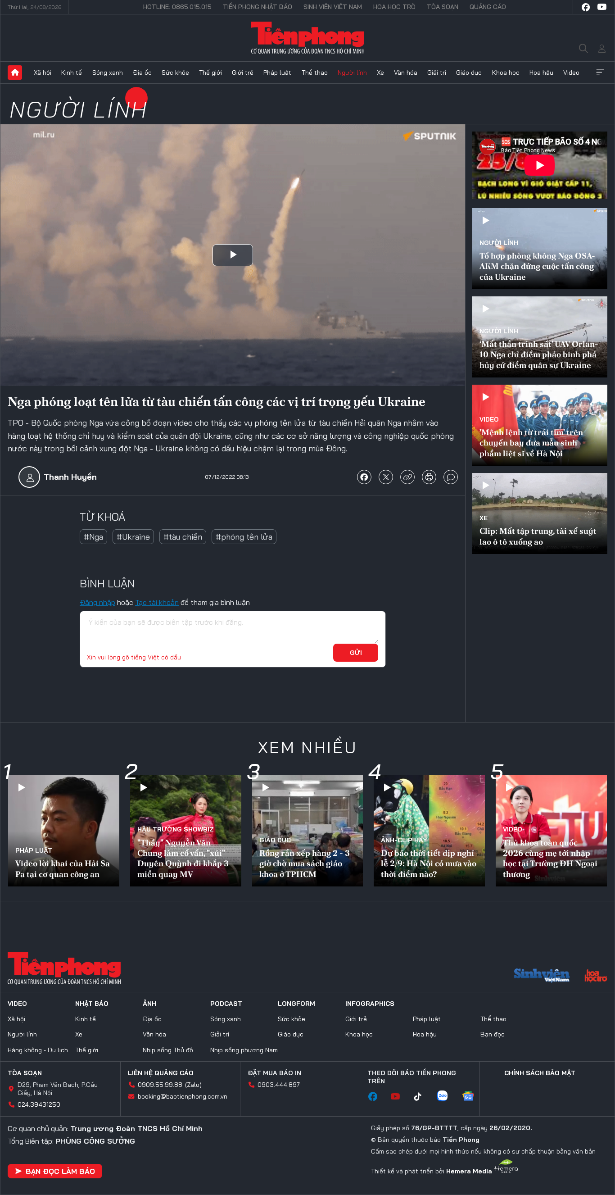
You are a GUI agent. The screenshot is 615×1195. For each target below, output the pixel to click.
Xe (380, 72)
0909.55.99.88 (160, 1085)
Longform (296, 1004)
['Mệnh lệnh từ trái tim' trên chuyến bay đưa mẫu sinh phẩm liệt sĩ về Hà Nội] (539, 425)
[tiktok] (422, 1096)
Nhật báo (92, 1004)
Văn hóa (405, 72)
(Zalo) (193, 1085)
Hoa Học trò (394, 7)
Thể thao (315, 72)
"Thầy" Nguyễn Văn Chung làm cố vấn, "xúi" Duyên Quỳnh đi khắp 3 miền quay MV (183, 858)
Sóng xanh (107, 72)
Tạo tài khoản (157, 602)
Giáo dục (469, 72)
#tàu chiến (182, 537)
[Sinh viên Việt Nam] (542, 976)
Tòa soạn (442, 7)
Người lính (352, 72)
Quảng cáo (488, 7)
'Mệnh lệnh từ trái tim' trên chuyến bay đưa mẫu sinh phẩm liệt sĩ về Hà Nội (531, 443)
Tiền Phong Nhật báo (257, 7)
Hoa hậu (541, 72)
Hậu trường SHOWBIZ (175, 829)
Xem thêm (600, 72)
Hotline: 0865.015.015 (177, 7)
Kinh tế (71, 72)
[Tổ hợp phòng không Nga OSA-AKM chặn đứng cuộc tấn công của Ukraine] (539, 248)
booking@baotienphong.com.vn (182, 1096)
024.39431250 (39, 1104)
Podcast (226, 1004)
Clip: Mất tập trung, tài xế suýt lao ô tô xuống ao (538, 536)
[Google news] (472, 1097)
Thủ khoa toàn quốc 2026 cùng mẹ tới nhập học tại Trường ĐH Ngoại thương (550, 858)
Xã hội (42, 72)
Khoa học (506, 72)
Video (571, 72)
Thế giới (210, 72)
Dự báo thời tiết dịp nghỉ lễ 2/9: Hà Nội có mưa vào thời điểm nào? (428, 863)
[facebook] (585, 7)
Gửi (356, 653)
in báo (429, 477)
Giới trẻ (242, 72)
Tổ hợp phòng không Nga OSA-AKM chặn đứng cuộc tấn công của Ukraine (537, 266)
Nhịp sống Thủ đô (168, 1050)
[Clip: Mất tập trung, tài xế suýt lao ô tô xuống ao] (539, 513)
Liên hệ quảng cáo (161, 1073)
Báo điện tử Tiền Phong (307, 38)
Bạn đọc (492, 1034)
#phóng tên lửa (244, 537)
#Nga (93, 537)
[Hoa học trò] (595, 976)
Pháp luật (277, 72)
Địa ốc (142, 72)
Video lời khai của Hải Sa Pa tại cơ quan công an (62, 868)
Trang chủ (15, 72)
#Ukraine (133, 537)
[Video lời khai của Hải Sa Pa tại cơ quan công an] (63, 830)
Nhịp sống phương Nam (244, 1050)
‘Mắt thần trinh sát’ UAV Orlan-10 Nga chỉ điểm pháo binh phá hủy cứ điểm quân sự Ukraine (538, 354)
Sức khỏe (175, 72)
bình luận (450, 477)
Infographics (369, 1004)
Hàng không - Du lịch (38, 1050)
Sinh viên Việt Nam (332, 7)
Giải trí (436, 72)
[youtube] (602, 7)
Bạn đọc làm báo (60, 1171)
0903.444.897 (279, 1085)
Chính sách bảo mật (539, 1073)
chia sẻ (364, 477)
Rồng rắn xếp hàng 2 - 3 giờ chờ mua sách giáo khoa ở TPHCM (304, 863)
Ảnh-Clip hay (404, 840)
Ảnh (149, 1004)
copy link (407, 477)
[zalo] (446, 1097)
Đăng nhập (97, 602)
